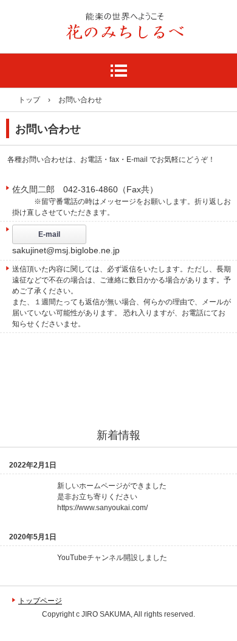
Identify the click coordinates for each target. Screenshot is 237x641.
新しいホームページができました (112, 486)
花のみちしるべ (65, 57)
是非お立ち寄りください (97, 496)
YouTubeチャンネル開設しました (112, 557)
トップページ (40, 601)
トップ (29, 100)
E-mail (49, 234)
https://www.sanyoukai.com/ (102, 507)
